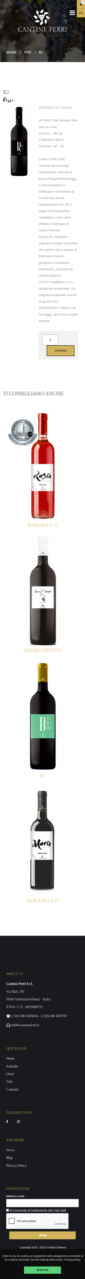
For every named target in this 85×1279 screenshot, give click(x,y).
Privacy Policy (16, 1165)
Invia (43, 1235)
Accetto (42, 1270)
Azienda (12, 1066)
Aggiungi (61, 350)
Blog (9, 1158)
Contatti (12, 1089)
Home (11, 52)
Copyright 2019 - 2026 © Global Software (43, 1247)
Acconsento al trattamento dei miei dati (37, 1210)
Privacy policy (72, 1259)
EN (81, 13)
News (10, 1150)
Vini (27, 52)
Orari (10, 1074)
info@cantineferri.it (25, 1025)
